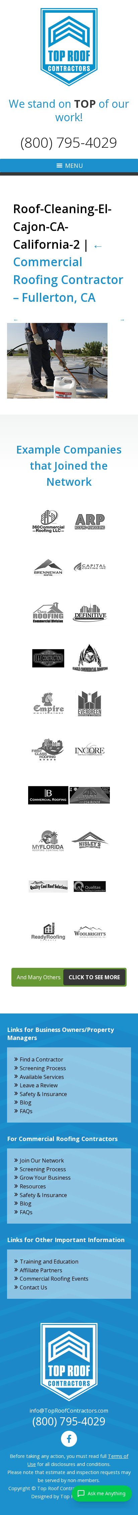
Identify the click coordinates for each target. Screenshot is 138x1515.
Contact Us (33, 1287)
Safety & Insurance (43, 1094)
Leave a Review (39, 1085)
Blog (25, 1102)
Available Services (42, 1077)
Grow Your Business (45, 1177)
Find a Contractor (41, 1059)
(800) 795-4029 (68, 142)
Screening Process (43, 1068)
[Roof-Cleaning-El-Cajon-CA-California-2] (69, 360)
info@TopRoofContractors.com (68, 1410)
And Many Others (68, 977)
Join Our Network (42, 1160)
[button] (74, 165)
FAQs (26, 1111)
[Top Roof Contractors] (69, 47)
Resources (33, 1186)
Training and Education (49, 1261)
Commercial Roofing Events (54, 1278)
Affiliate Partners (41, 1270)
